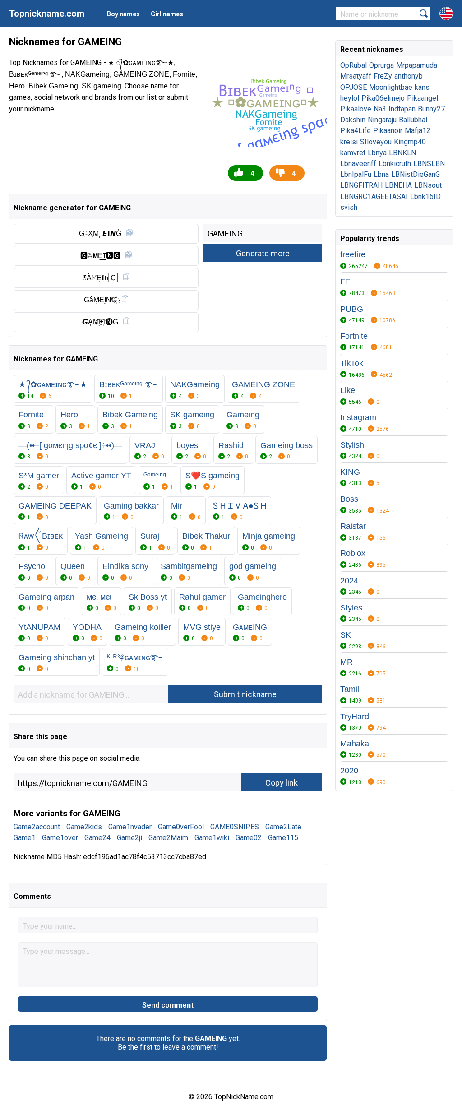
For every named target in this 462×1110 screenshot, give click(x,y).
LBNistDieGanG (415, 174)
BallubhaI (413, 120)
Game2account (37, 827)
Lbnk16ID (425, 196)
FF (345, 281)
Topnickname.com (46, 13)
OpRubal (353, 65)
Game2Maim (168, 837)
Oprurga (381, 65)
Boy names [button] (123, 14)
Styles (351, 607)
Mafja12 (417, 130)
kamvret (352, 152)
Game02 (249, 837)
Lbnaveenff (358, 163)
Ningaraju (382, 120)
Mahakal (355, 743)
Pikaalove (355, 109)
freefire (352, 254)
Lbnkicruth (395, 163)
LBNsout (428, 185)
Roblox (352, 553)
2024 (349, 580)
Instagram (358, 417)
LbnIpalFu (355, 174)
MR (346, 661)
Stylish (352, 444)
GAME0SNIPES (234, 827)
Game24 (97, 837)
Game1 (25, 837)
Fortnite (354, 336)
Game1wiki (211, 837)
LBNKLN (402, 152)
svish (348, 207)
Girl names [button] (167, 14)
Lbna (381, 174)
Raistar (353, 526)
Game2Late (283, 827)
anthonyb (408, 76)
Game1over (60, 837)
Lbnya (377, 152)
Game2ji (129, 837)
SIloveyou (376, 142)
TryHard (354, 716)
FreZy (383, 76)
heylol (349, 98)
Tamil (349, 689)
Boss (349, 499)
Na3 (380, 109)
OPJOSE (353, 87)
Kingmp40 (410, 142)
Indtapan (402, 109)
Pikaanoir (387, 130)
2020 (349, 770)
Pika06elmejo (383, 98)
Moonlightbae (390, 87)
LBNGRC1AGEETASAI (374, 196)
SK (345, 634)
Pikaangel (422, 98)
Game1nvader (130, 827)
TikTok (351, 363)
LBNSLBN (429, 163)
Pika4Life (355, 130)
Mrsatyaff (355, 76)
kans (422, 87)
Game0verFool (181, 827)
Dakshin (352, 120)
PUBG (351, 309)
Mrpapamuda (416, 65)
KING (350, 471)
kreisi (349, 142)
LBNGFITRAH (361, 185)
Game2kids (84, 827)
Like (347, 390)
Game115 (283, 837)
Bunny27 (431, 109)
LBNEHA (398, 185)
